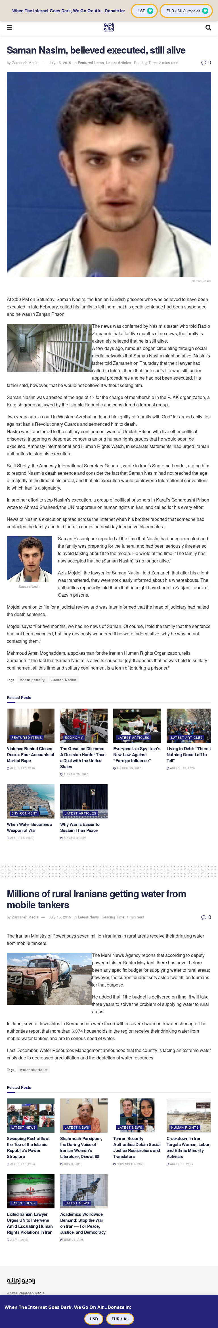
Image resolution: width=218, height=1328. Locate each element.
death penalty (32, 679)
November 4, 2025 (130, 1164)
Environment (24, 813)
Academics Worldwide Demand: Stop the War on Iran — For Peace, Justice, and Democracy (83, 1223)
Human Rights (185, 1127)
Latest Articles (118, 62)
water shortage (33, 1069)
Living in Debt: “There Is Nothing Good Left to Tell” (190, 754)
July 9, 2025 (18, 1240)
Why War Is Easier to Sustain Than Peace (80, 827)
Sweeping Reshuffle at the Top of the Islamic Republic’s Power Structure (28, 1147)
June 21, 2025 (73, 1240)
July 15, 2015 (60, 62)
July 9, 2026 (72, 1164)
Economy (74, 737)
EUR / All (120, 1318)
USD (94, 1318)
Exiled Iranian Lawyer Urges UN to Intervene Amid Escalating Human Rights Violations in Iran (30, 1223)
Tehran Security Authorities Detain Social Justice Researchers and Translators (137, 1147)
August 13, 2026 (182, 768)
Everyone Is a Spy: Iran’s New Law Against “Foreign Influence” (136, 754)
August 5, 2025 (181, 1164)
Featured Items (91, 62)
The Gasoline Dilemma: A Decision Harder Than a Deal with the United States (83, 757)
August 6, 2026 (21, 838)
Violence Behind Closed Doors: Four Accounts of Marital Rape (30, 754)
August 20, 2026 (22, 768)
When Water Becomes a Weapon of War (29, 827)
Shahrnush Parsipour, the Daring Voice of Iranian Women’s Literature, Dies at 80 (81, 1147)
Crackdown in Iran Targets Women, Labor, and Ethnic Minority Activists (189, 1147)
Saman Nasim (63, 679)
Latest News (88, 917)
